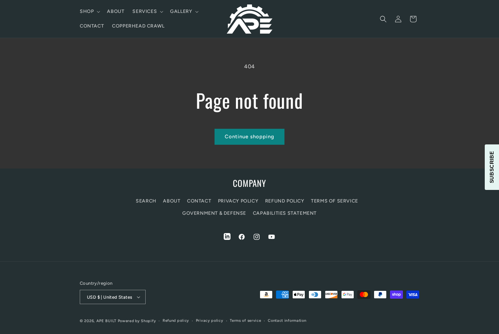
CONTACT (199, 201)
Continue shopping (249, 137)
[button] (89, 11)
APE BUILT (106, 321)
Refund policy (176, 320)
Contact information (287, 320)
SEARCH (146, 201)
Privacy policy (209, 320)
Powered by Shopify (137, 321)
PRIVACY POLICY (238, 201)
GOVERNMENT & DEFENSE (214, 213)
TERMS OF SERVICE (334, 201)
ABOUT (171, 201)
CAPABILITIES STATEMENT (285, 213)
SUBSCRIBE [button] (492, 167)
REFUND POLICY (284, 201)
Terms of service (245, 320)
